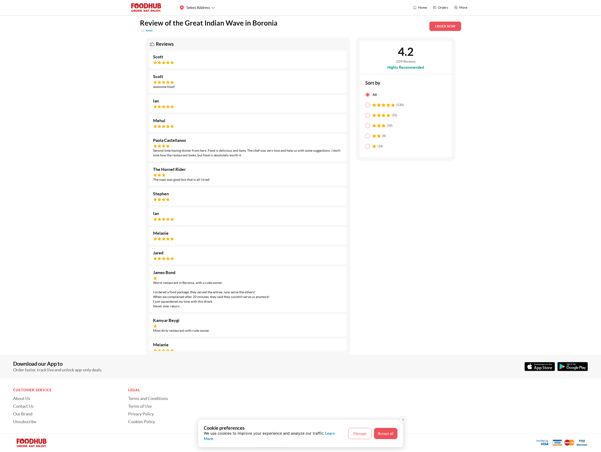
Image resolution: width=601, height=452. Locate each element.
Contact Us (23, 406)
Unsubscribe (24, 421)
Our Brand (22, 414)
